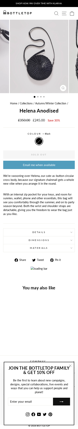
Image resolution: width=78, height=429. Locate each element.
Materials (39, 247)
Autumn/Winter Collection (50, 103)
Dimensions (39, 240)
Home (13, 103)
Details (39, 232)
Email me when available (39, 165)
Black (39, 141)
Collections (26, 103)
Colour (39, 133)
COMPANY (38, 361)
